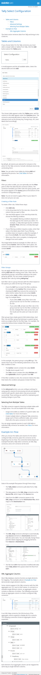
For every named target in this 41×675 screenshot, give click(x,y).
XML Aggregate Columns (18, 31)
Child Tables (23, 173)
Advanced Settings (16, 24)
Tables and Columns (12, 19)
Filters (12, 22)
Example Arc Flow (11, 29)
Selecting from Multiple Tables (19, 26)
